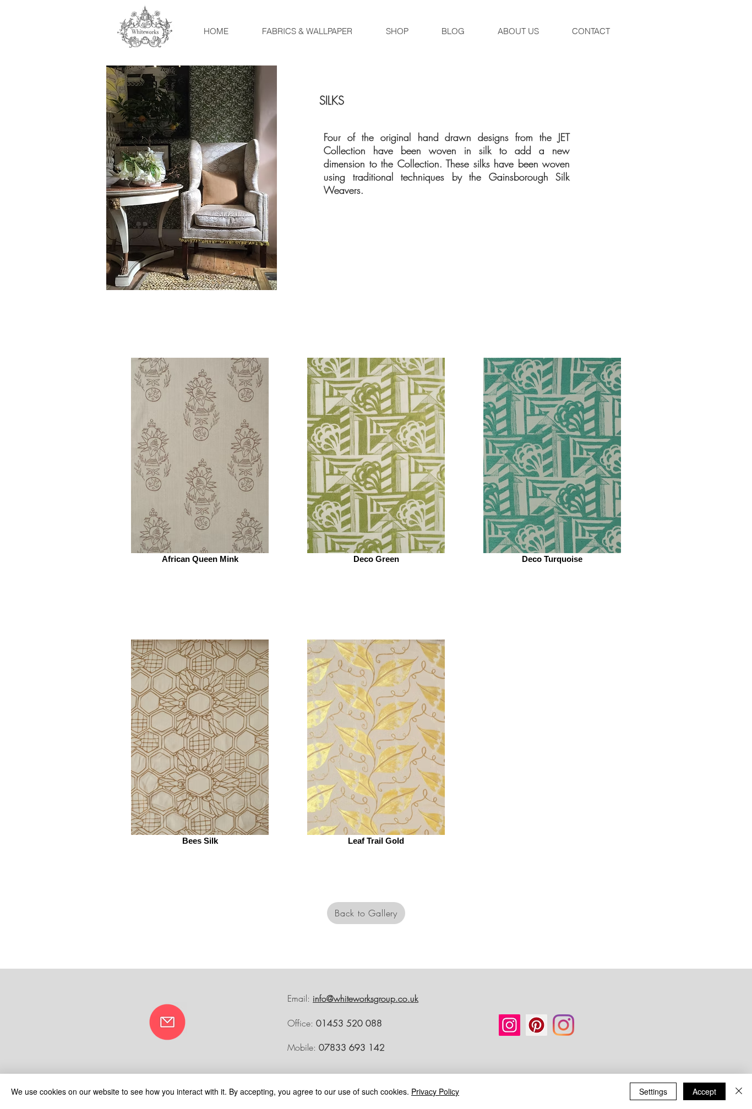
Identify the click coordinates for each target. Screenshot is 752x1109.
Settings (653, 1091)
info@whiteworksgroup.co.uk (365, 998)
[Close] (738, 1091)
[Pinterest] (536, 1025)
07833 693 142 (352, 1047)
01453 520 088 (349, 1023)
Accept (704, 1091)
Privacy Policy (435, 1091)
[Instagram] (509, 1025)
